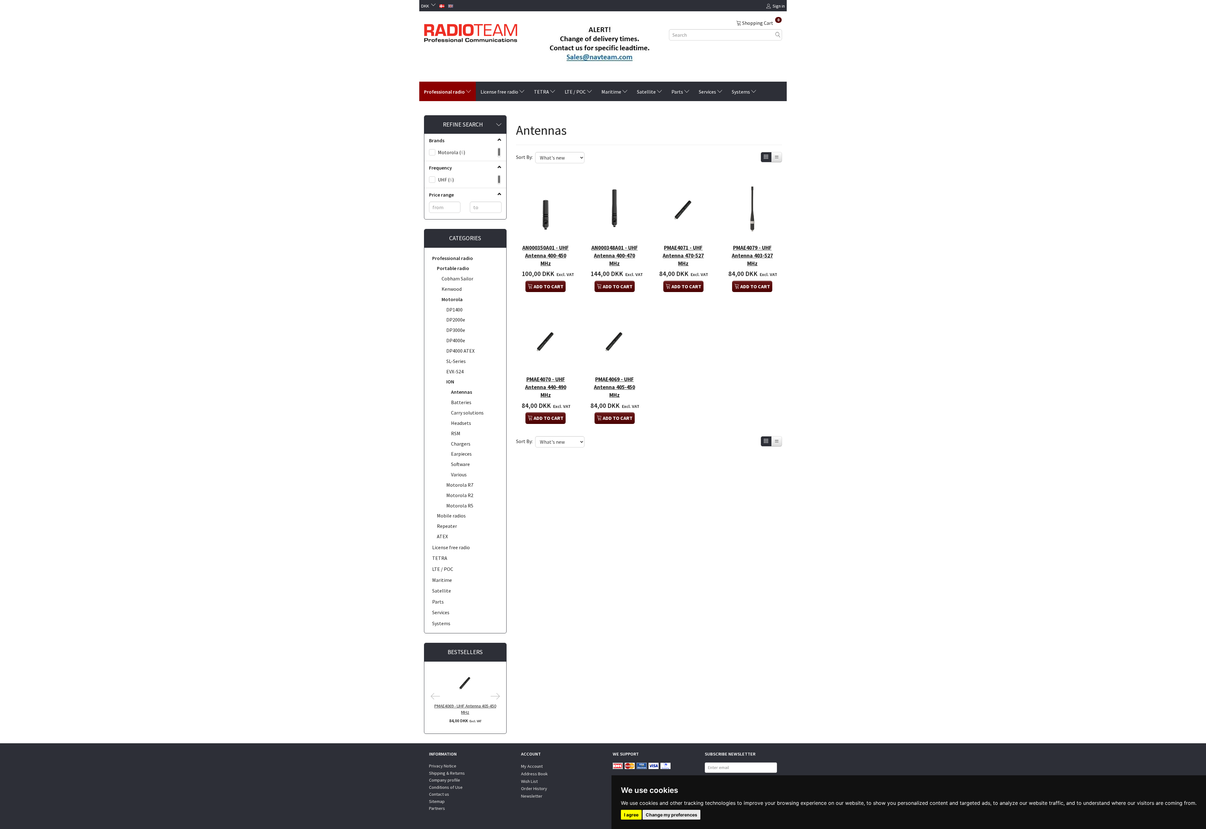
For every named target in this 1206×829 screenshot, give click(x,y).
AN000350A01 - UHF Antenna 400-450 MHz (545, 255)
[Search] (777, 34)
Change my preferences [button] (671, 814)
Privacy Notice (442, 766)
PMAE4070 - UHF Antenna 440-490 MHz (545, 387)
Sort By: (524, 157)
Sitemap (437, 801)
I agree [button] (631, 814)
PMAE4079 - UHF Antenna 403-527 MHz (752, 255)
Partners (437, 808)
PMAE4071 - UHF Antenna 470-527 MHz (683, 255)
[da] (441, 5)
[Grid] (766, 157)
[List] (776, 157)
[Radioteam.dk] (470, 31)
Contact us (439, 794)
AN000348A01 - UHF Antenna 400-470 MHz (614, 255)
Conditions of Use (446, 787)
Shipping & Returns (447, 773)
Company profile (444, 780)
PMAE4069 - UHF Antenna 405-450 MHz (465, 709)
